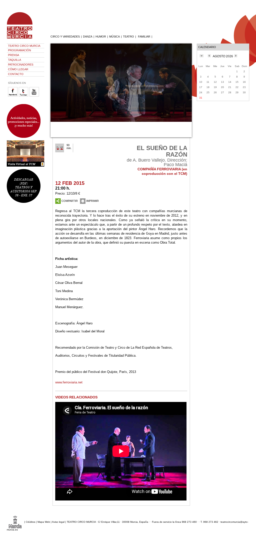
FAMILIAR (144, 36)
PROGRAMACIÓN (19, 50)
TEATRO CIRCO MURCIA (24, 45)
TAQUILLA (14, 59)
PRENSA (13, 55)
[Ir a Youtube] (35, 95)
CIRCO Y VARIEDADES (65, 36)
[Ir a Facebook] (13, 95)
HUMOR (101, 36)
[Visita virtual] (25, 153)
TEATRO (128, 36)
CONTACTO (16, 74)
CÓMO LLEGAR (18, 69)
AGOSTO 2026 (223, 56)
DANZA (87, 36)
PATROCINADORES (20, 64)
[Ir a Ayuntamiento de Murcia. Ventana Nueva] (15, 521)
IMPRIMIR (92, 200)
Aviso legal (58, 521)
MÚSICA (114, 36)
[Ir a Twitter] (24, 95)
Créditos (30, 521)
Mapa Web (44, 521)
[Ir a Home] (23, 38)
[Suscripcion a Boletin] (25, 121)
